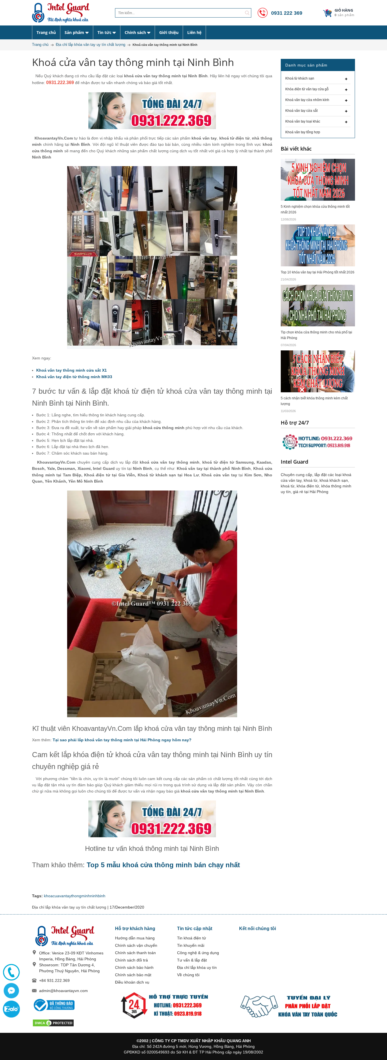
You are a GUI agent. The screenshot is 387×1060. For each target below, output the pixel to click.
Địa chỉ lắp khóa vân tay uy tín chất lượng (69, 907)
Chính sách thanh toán (135, 952)
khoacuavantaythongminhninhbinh (74, 896)
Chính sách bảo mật (133, 975)
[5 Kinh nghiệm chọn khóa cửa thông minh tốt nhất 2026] (318, 179)
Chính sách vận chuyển (136, 945)
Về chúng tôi (188, 975)
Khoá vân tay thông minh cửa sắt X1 (71, 370)
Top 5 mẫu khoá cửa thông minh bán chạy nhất (163, 865)
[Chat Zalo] (11, 1009)
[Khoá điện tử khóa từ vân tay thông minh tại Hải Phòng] (69, 13)
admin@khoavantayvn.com (63, 990)
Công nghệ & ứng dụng (198, 952)
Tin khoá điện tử (191, 938)
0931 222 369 (286, 13)
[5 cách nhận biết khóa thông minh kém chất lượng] (318, 371)
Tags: (37, 896)
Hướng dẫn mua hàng (135, 938)
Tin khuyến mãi (190, 945)
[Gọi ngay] (11, 972)
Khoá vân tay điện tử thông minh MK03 (74, 376)
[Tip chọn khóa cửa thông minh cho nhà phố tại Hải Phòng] (318, 305)
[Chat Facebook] (11, 990)
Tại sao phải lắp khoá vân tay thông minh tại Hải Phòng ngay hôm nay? (122, 740)
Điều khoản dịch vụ (132, 982)
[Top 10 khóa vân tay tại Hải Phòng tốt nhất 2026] (318, 245)
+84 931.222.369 (54, 980)
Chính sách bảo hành (134, 967)
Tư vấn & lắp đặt (192, 960)
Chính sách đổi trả (131, 960)
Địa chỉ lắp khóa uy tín (197, 967)
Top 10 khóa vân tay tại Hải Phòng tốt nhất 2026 (317, 272)
